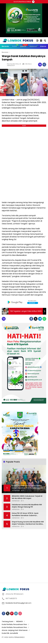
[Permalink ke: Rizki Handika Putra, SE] (4, 65)
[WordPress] (16, 613)
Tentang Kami (7, 621)
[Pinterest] (12, 613)
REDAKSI (19, 621)
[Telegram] (40, 319)
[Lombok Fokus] (18, 40)
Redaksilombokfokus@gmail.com (18, 603)
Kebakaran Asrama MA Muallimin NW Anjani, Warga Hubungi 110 (27, 506)
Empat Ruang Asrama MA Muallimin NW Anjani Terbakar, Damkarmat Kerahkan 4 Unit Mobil (28, 523)
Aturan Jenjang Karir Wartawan (15, 630)
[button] (37, 40)
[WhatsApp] (44, 319)
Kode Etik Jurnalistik (10, 633)
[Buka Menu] (41, 40)
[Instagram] (20, 613)
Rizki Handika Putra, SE (14, 64)
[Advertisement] (24, 555)
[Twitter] (36, 319)
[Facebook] (31, 319)
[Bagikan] (44, 64)
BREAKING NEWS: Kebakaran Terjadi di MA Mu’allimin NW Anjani (27, 497)
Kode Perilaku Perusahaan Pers (14, 624)
